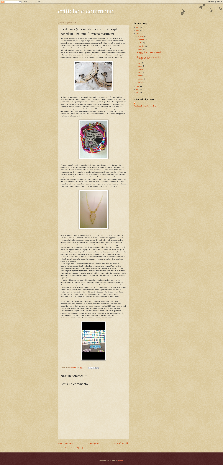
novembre (141, 40)
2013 (138, 89)
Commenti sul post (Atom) (74, 448)
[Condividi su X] (94, 368)
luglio (140, 63)
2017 (138, 27)
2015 (138, 34)
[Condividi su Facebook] (96, 368)
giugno (140, 66)
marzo (140, 76)
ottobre (140, 43)
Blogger (120, 460)
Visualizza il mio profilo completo (145, 106)
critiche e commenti (86, 10)
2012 (138, 93)
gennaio (140, 82)
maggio (140, 69)
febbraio (141, 79)
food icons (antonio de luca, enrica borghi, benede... (148, 58)
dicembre (141, 36)
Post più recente (65, 443)
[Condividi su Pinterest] (98, 368)
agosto (140, 49)
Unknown (139, 103)
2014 (138, 86)
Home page (93, 443)
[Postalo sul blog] (91, 368)
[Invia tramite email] (89, 368)
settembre (141, 46)
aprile (140, 72)
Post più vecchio (121, 443)
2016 (138, 30)
